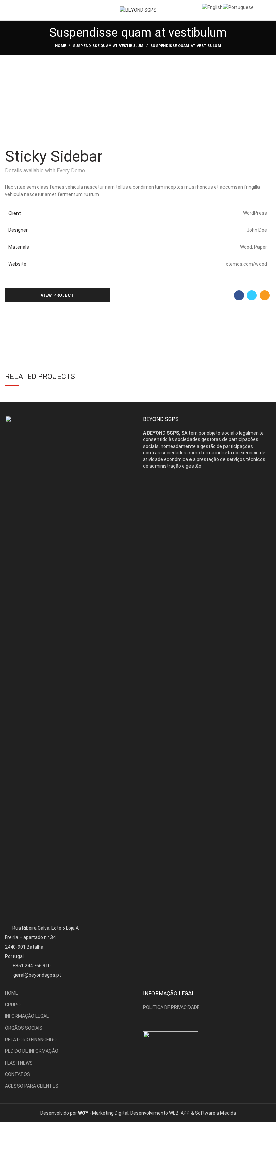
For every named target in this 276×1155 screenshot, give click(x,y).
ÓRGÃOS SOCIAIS (23, 1028)
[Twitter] (252, 295)
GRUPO (13, 1004)
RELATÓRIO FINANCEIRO (31, 1039)
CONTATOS (17, 1074)
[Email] (265, 295)
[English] (212, 7)
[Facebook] (239, 295)
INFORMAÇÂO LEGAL (27, 1016)
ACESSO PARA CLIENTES (31, 1086)
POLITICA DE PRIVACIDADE (171, 1007)
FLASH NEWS (19, 1063)
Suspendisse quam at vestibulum (108, 46)
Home (60, 46)
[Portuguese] (238, 7)
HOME (11, 993)
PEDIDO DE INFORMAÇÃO (31, 1051)
